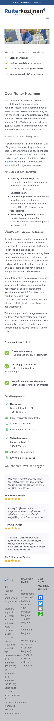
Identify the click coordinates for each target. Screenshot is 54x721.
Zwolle (20, 157)
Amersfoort (32, 154)
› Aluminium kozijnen (26, 629)
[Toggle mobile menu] (48, 17)
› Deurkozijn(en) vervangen (28, 640)
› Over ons (26, 658)
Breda (10, 161)
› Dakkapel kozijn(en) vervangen (26, 651)
